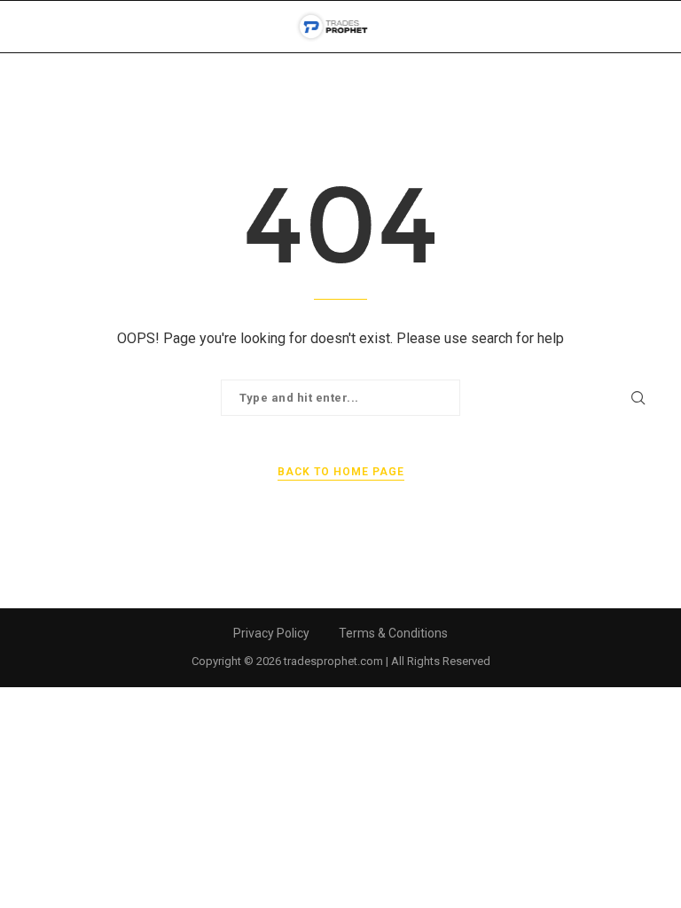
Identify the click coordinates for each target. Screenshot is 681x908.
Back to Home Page (341, 472)
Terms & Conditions (393, 633)
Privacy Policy (271, 633)
